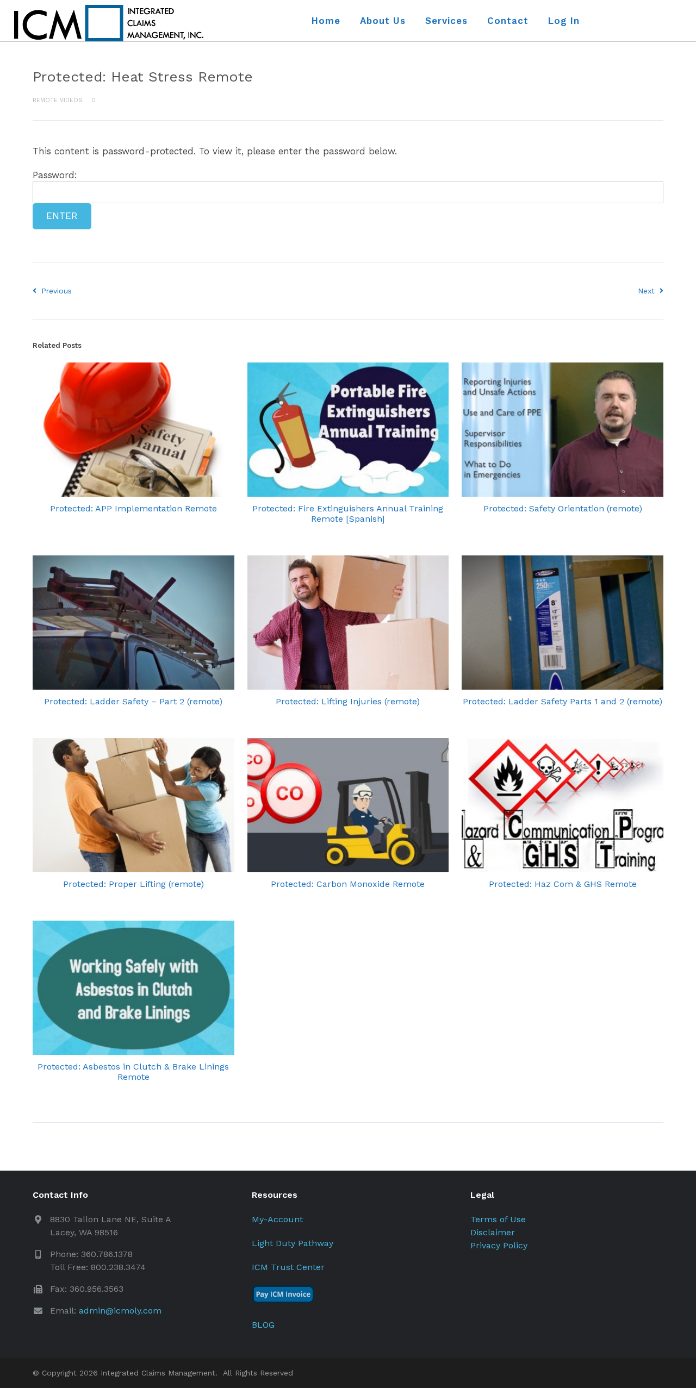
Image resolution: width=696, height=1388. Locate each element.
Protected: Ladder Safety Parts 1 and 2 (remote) (562, 701)
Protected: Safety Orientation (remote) (562, 508)
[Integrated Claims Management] (108, 23)
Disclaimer (492, 1232)
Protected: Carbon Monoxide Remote (348, 884)
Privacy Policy (498, 1245)
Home (326, 20)
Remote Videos (58, 100)
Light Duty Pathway (292, 1243)
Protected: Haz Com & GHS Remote (563, 884)
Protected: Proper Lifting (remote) (133, 884)
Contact (508, 20)
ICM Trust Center (288, 1267)
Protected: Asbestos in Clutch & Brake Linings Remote (133, 1071)
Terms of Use (498, 1219)
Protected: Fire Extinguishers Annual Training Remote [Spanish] (347, 513)
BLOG (263, 1325)
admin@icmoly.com (120, 1310)
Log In (564, 20)
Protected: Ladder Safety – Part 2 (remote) (133, 701)
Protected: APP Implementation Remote (133, 508)
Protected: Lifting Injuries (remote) (348, 701)
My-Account (277, 1219)
